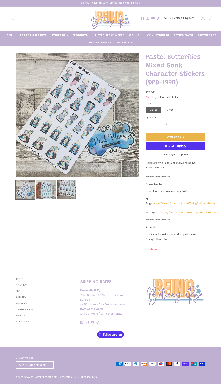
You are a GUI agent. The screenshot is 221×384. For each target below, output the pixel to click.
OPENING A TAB (24, 309)
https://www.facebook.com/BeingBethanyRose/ (184, 203)
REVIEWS (20, 315)
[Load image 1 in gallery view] (25, 189)
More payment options (175, 154)
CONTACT (22, 285)
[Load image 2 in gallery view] (46, 189)
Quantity (151, 117)
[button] (12, 18)
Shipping (151, 97)
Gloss (170, 109)
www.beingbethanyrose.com (40, 377)
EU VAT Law (22, 321)
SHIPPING (21, 297)
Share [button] (153, 249)
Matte (154, 109)
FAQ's (19, 291)
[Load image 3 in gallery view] (66, 189)
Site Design (66, 377)
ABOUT (20, 279)
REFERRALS (21, 303)
